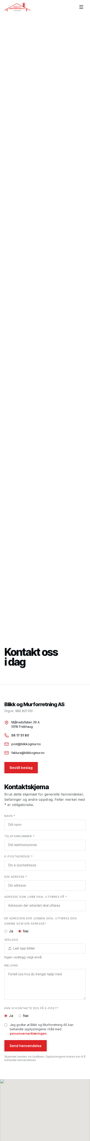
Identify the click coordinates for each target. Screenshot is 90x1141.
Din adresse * (15, 876)
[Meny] (81, 7)
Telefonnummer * (19, 836)
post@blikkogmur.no (26, 744)
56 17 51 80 (20, 735)
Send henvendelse (26, 1046)
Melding (11, 965)
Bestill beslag (21, 767)
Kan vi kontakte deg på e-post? (31, 1008)
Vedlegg (11, 939)
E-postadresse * (18, 856)
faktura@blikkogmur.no (28, 753)
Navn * (9, 816)
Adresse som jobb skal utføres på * (35, 896)
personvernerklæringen (28, 1033)
